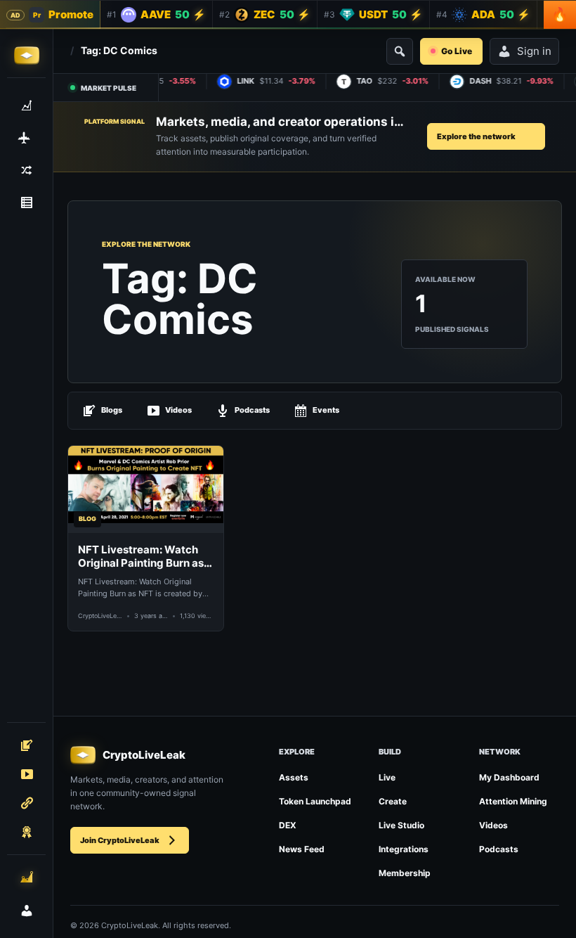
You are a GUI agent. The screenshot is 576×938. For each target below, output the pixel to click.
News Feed (302, 849)
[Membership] (26, 831)
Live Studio (401, 825)
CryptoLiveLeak (100, 615)
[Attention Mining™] (26, 877)
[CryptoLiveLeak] (26, 55)
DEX (287, 825)
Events (326, 410)
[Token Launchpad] (26, 138)
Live (387, 777)
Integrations (403, 849)
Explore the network (476, 136)
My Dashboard (509, 777)
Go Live (456, 51)
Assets (293, 777)
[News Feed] (26, 202)
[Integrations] (26, 803)
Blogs (111, 410)
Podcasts (252, 410)
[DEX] (26, 170)
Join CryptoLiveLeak (119, 840)
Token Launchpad (315, 801)
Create (393, 801)
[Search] (399, 51)
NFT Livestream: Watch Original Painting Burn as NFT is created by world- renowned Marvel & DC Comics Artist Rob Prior (141, 556)
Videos (178, 410)
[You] (26, 910)
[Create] (26, 745)
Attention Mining (513, 801)
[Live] (26, 774)
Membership (405, 873)
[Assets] (26, 105)
